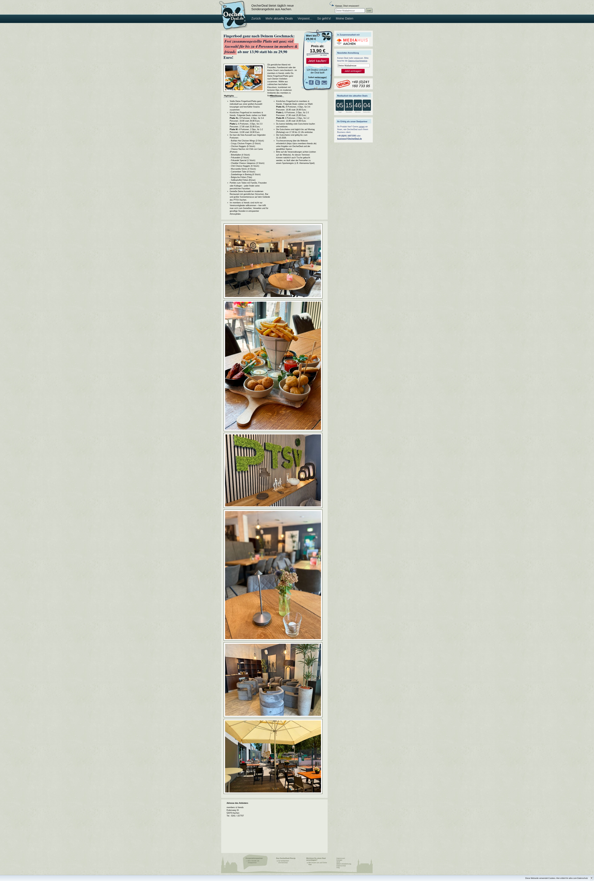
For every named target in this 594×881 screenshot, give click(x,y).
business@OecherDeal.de (349, 139)
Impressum (340, 858)
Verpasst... (305, 18)
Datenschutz (341, 866)
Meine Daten (344, 18)
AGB (338, 862)
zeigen (362, 126)
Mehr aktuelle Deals (279, 18)
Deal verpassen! (347, 5)
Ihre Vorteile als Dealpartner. (253, 862)
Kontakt (339, 860)
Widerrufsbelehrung (343, 864)
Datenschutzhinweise (357, 61)
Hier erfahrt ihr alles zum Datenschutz (572, 878)
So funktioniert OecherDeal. (283, 862)
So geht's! (324, 18)
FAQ (338, 867)
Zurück (256, 18)
